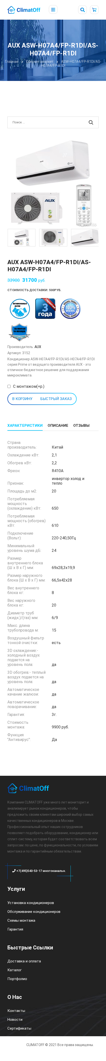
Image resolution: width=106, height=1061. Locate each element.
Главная (11, 62)
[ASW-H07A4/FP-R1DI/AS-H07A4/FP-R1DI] (53, 183)
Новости (14, 1019)
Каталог (14, 970)
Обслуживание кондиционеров (33, 911)
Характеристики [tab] (25, 425)
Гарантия (15, 929)
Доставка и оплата (24, 961)
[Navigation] (53, 10)
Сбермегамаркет (39, 62)
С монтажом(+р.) (28, 386)
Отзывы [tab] (81, 425)
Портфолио (17, 979)
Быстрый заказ (56, 399)
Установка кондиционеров (30, 903)
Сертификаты (19, 1028)
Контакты (16, 1011)
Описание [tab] (58, 425)
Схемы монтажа (21, 920)
